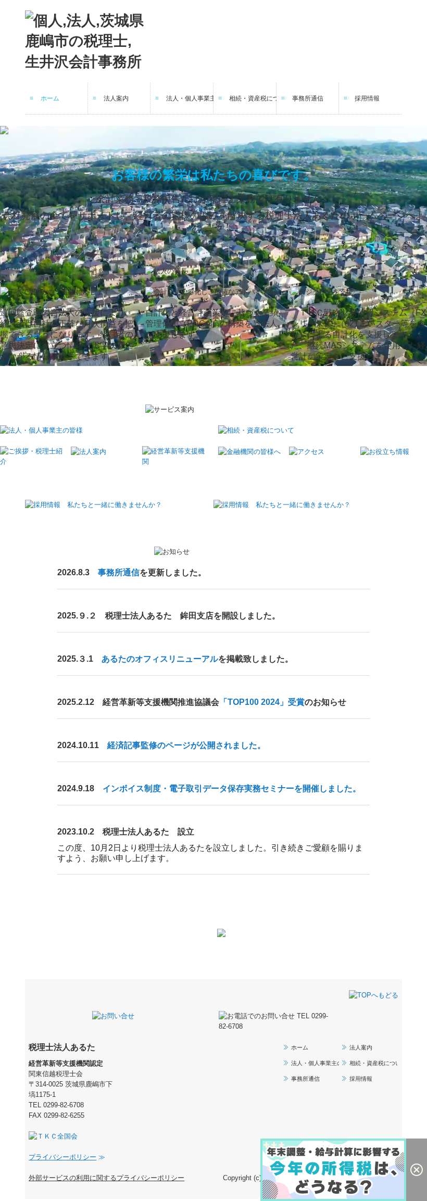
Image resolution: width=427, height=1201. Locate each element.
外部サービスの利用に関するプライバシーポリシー (106, 1179)
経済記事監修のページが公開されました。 (186, 746)
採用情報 (367, 98)
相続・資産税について (253, 98)
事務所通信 (307, 98)
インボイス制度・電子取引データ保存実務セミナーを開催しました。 (232, 789)
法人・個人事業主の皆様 (190, 98)
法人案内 (116, 98)
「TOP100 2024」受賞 (262, 703)
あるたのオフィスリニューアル (160, 659)
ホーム (50, 98)
